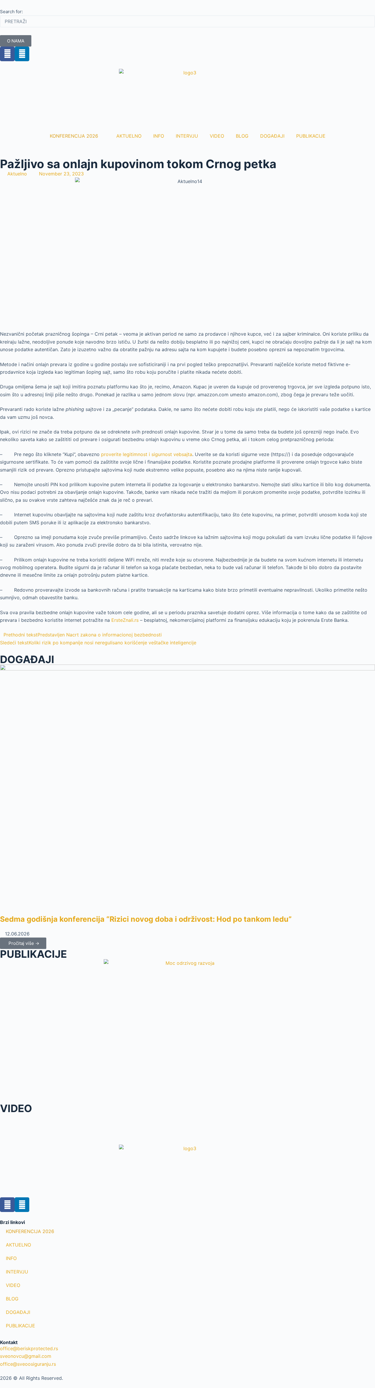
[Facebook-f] (7, 1204)
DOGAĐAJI (272, 136)
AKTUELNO (129, 136)
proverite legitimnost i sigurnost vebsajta (146, 454)
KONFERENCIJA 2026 (74, 136)
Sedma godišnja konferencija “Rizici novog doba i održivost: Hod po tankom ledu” (146, 919)
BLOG (242, 136)
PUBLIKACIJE (310, 136)
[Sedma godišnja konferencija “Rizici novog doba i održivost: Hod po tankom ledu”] (187, 789)
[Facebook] (7, 54)
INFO (158, 136)
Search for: (11, 11)
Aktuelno (17, 174)
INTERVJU (187, 136)
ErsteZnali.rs (125, 620)
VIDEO (217, 136)
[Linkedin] (22, 54)
